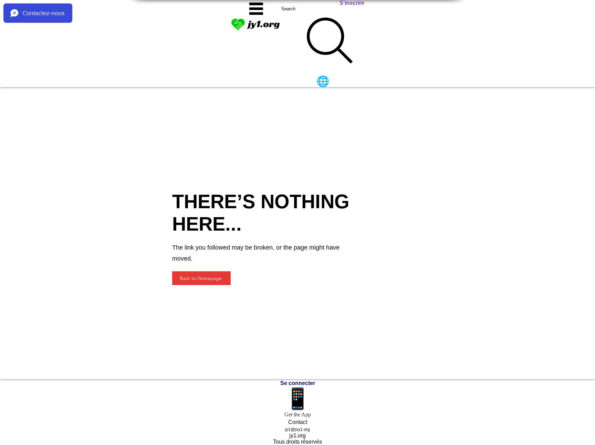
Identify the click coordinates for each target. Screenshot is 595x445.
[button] (256, 8)
